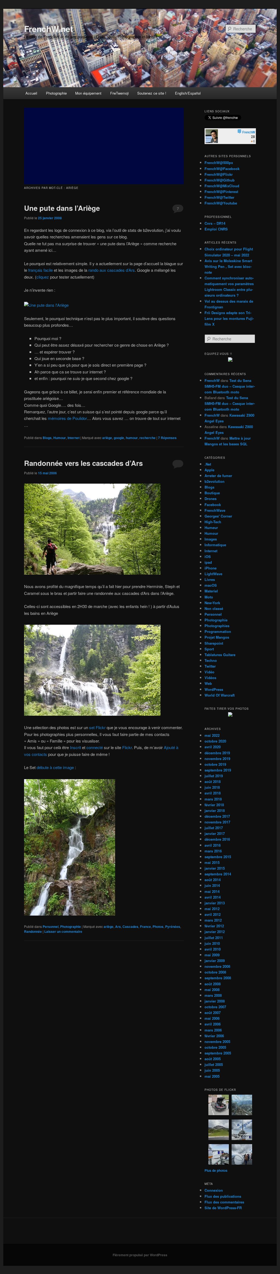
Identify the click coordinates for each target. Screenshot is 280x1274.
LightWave (213, 573)
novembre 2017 (217, 822)
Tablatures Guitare (220, 654)
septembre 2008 (218, 977)
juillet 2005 (214, 1064)
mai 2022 (212, 735)
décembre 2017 (217, 816)
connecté (94, 747)
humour (132, 437)
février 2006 (214, 1035)
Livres (210, 579)
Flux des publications (223, 1196)
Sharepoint (214, 643)
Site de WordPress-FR (223, 1207)
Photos (158, 926)
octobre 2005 (215, 1047)
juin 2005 (212, 1070)
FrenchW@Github (220, 180)
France (145, 926)
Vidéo (209, 671)
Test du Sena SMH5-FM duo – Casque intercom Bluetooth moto (230, 386)
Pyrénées (172, 926)
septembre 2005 (218, 1053)
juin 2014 (212, 885)
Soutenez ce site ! (151, 93)
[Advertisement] (104, 146)
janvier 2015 (215, 868)
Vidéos (210, 677)
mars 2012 (213, 920)
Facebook (213, 504)
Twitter (210, 666)
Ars (118, 926)
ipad (208, 562)
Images (211, 539)
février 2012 (214, 925)
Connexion (214, 1190)
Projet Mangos (217, 637)
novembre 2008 (217, 966)
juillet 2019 (214, 775)
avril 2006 (213, 1024)
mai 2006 (212, 1018)
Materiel (211, 591)
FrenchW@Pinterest (221, 191)
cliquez (42, 277)
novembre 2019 (217, 758)
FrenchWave (215, 510)
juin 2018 (212, 787)
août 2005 (213, 1058)
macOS (211, 585)
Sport (209, 648)
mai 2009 (212, 954)
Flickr (127, 747)
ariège (107, 437)
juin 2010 (212, 943)
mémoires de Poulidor (67, 418)
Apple (209, 469)
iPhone (211, 568)
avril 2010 (213, 949)
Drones (211, 498)
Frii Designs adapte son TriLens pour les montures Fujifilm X (229, 318)
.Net (208, 464)
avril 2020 (213, 746)
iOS (208, 556)
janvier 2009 (215, 960)
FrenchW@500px (219, 162)
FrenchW (212, 380)
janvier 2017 (215, 833)
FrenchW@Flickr (219, 174)
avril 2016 (213, 845)
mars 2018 (213, 799)
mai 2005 (212, 1076)
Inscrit (75, 747)
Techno (211, 660)
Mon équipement (88, 93)
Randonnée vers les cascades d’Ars (83, 463)
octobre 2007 (215, 1006)
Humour (59, 437)
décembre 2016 (217, 839)
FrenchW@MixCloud (222, 185)
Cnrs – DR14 (215, 223)
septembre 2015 (218, 856)
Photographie (56, 93)
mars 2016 (213, 851)
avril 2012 (213, 914)
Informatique (215, 544)
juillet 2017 (214, 827)
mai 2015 (212, 862)
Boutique (212, 492)
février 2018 (214, 804)
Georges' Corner (218, 516)
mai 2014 (212, 891)
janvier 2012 (215, 931)
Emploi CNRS (216, 229)
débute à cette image (55, 767)
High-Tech (213, 521)
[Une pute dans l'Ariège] (46, 305)
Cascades (130, 926)
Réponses (167, 437)
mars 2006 (213, 1030)
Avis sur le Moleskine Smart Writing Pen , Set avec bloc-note (228, 266)
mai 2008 (212, 989)
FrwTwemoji (119, 93)
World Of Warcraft (220, 695)
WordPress (214, 689)
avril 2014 (213, 897)
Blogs (47, 437)
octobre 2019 (215, 764)
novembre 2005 (217, 1041)
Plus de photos (216, 1170)
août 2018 (213, 781)
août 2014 (213, 879)
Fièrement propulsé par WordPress (140, 1254)
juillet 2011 (214, 937)
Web (208, 683)
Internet (74, 437)
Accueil (31, 93)
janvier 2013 (215, 902)
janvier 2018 (215, 810)
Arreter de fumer (218, 475)
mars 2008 (213, 995)
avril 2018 (213, 793)
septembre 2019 (218, 770)
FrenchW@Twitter (219, 197)
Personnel (51, 926)
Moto (209, 597)
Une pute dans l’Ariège (62, 208)
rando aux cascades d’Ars (111, 270)
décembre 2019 (217, 752)
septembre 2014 (218, 873)
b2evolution (214, 481)
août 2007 (213, 1012)
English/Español (188, 93)
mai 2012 (212, 908)
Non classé (214, 608)
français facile (40, 270)
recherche (147, 437)
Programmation (218, 631)
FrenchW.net (48, 28)
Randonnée (33, 931)
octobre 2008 (215, 972)
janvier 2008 (215, 1001)
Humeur (211, 527)
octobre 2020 (215, 741)
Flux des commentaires (224, 1202)
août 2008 (213, 983)
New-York (212, 602)
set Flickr (97, 727)
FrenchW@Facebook (222, 168)
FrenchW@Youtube (221, 203)
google (119, 437)
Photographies (217, 625)
